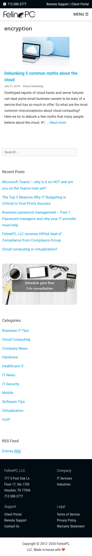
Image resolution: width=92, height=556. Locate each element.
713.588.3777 (16, 4)
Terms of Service (68, 514)
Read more (58, 123)
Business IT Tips (15, 330)
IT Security (10, 384)
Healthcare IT (13, 366)
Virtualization (12, 410)
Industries (64, 484)
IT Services (64, 478)
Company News (15, 348)
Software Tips (13, 401)
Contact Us (11, 526)
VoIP (6, 419)
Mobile (7, 393)
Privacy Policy (66, 520)
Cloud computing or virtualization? (29, 249)
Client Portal (80, 4)
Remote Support (57, 4)
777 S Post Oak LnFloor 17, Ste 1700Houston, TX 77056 (17, 484)
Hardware (10, 357)
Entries (11, 451)
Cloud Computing (33, 86)
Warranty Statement (71, 526)
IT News (8, 375)
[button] (81, 14)
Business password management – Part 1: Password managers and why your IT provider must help (39, 218)
